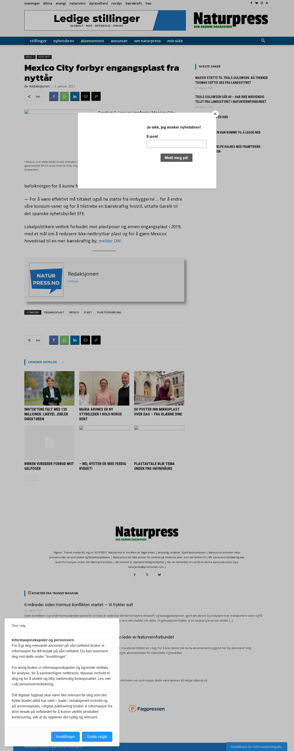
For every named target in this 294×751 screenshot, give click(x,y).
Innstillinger (65, 737)
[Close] (215, 113)
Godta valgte (97, 737)
